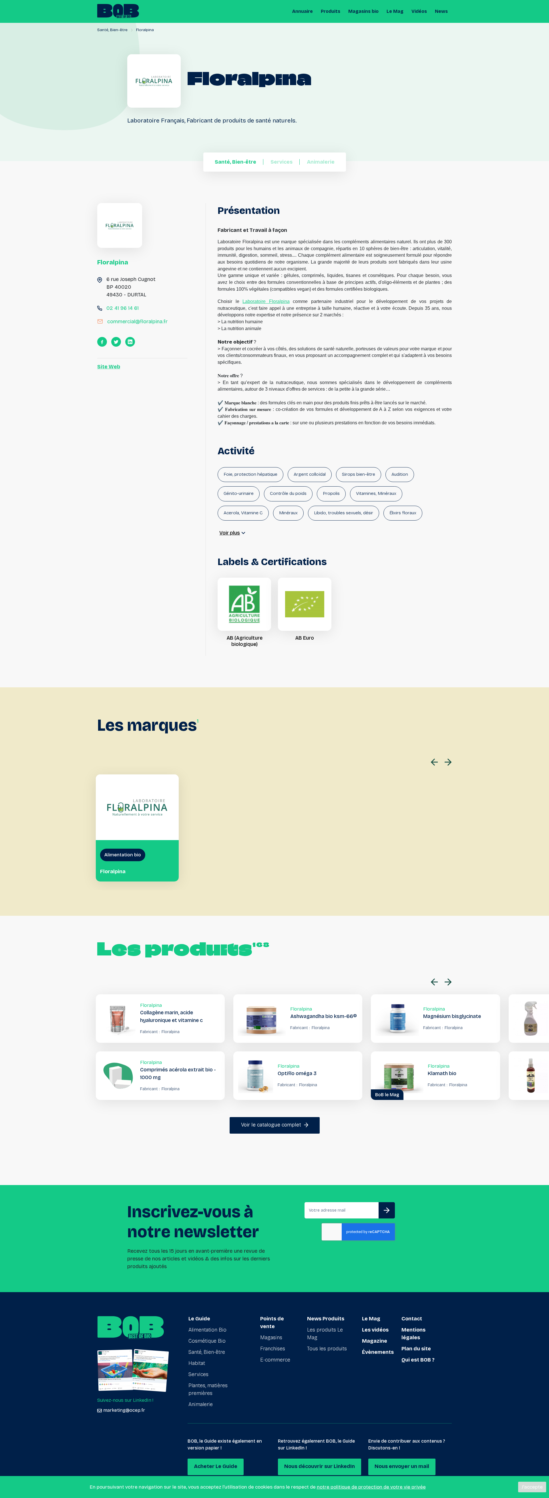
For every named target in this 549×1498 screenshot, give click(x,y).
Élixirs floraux (402, 512)
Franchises (272, 1349)
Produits (330, 11)
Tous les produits (327, 1349)
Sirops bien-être (358, 474)
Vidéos (419, 11)
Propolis (331, 493)
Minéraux (288, 512)
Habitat (196, 1363)
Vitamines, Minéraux (376, 493)
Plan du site (416, 1349)
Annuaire (302, 11)
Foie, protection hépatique (250, 474)
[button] (436, 762)
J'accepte (532, 1487)
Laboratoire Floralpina (265, 301)
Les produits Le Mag (325, 1334)
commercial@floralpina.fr (137, 321)
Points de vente (272, 1323)
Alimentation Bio (207, 1330)
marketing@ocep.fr (124, 1410)
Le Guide (199, 1319)
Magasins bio (363, 11)
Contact (411, 1319)
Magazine (374, 1341)
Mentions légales (413, 1334)
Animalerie (200, 1404)
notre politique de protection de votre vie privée (371, 1487)
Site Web (108, 367)
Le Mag (395, 11)
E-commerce (275, 1360)
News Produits (325, 1319)
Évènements (378, 1352)
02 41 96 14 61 (122, 308)
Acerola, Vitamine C (243, 512)
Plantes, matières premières (208, 1389)
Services (198, 1374)
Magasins (271, 1337)
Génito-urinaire (239, 493)
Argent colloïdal (310, 474)
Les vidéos (375, 1330)
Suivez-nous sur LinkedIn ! (125, 1400)
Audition (399, 474)
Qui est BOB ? (418, 1360)
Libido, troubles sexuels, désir (343, 512)
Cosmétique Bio (207, 1341)
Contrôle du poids (288, 493)
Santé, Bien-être (112, 29)
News (441, 11)
